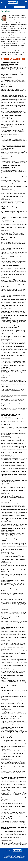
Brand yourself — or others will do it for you (13, 767)
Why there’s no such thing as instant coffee (12, 207)
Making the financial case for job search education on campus (13, 529)
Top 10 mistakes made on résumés (11, 115)
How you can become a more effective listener (12, 404)
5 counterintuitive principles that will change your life (13, 295)
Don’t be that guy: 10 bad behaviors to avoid (12, 676)
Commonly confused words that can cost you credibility (13, 433)
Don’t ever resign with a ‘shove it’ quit (12, 376)
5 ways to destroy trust (8, 656)
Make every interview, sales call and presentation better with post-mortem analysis (12, 74)
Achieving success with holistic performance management (11, 838)
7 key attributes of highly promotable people (12, 686)
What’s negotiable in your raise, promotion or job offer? (10, 85)
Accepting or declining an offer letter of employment (13, 337)
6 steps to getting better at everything (12, 248)
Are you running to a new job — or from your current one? (13, 736)
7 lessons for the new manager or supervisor (11, 135)
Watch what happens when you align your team (12, 356)
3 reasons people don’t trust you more (12, 580)
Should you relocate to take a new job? (12, 346)
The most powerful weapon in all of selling (12, 197)
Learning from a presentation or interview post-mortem (14, 827)
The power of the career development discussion (12, 275)
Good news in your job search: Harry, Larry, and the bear (14, 176)
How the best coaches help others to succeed (12, 539)
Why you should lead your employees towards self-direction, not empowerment (14, 95)
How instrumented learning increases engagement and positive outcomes (12, 707)
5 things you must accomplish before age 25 (13, 696)
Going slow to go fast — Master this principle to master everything (11, 717)
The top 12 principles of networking (12, 647)
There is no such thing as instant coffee (13, 462)
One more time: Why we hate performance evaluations (14, 316)
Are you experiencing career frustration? (13, 798)
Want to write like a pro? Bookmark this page (13, 638)
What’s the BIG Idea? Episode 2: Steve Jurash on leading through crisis (12, 125)
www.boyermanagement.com (14, 54)
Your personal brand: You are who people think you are (13, 385)
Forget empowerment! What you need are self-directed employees (13, 807)
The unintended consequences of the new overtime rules (13, 666)
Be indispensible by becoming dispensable (14, 509)
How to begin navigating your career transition (12, 306)
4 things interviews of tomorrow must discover (12, 550)
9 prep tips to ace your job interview (12, 727)
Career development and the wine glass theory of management (13, 491)
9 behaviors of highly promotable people (13, 471)
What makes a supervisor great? (11, 608)
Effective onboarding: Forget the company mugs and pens (14, 519)
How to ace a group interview (10, 265)
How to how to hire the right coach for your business (12, 589)
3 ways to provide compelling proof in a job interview (13, 627)
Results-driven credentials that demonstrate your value (10, 414)
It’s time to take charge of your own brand (14, 157)
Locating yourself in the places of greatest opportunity (14, 186)
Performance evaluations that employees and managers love (13, 788)
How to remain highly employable (11, 257)
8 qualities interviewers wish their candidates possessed (11, 453)
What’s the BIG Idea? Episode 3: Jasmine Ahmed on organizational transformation (14, 106)
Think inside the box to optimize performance (11, 757)
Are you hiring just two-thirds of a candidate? (11, 617)
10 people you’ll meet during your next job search (14, 217)
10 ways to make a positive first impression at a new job (10, 166)
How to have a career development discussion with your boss (11, 326)
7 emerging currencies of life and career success (13, 560)
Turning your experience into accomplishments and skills (10, 63)
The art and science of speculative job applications (12, 285)
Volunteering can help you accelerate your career (12, 366)
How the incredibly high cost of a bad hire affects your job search (14, 480)
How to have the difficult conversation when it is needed (13, 228)
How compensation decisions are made (13, 501)
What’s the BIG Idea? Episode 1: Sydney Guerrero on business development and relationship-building (13, 146)
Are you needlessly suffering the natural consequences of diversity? (13, 777)
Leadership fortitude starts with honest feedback (13, 746)
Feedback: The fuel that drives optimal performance (13, 570)
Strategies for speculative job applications (14, 395)
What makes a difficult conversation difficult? (12, 238)
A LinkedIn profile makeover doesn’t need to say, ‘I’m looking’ (14, 817)
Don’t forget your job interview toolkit (12, 599)
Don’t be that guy (6, 424)
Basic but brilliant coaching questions (12, 443)
